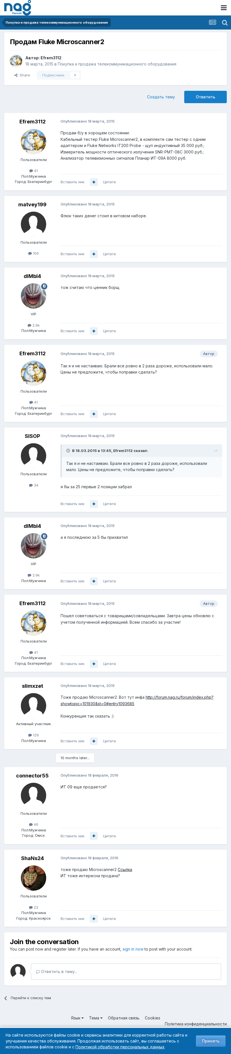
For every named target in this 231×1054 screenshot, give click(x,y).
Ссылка (125, 869)
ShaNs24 (32, 858)
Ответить (205, 96)
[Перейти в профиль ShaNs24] (33, 878)
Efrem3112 (51, 57)
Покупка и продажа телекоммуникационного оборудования (117, 64)
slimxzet (32, 686)
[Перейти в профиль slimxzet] (33, 705)
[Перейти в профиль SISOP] (33, 456)
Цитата (109, 182)
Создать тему (161, 96)
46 (35, 824)
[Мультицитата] (94, 182)
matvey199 (32, 204)
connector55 (32, 776)
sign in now (133, 949)
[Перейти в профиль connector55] (33, 795)
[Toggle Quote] (68, 450)
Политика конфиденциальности (196, 1023)
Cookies (152, 1017)
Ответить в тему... (58, 971)
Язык (76, 1017)
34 (35, 485)
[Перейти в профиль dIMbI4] (33, 296)
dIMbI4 (32, 276)
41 (35, 170)
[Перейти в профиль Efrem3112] (16, 61)
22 (35, 907)
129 (35, 735)
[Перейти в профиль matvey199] (33, 224)
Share (23, 75)
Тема (94, 1017)
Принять (210, 1041)
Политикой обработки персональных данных (120, 1046)
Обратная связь (123, 1017)
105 (35, 253)
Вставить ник (73, 182)
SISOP (32, 436)
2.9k (35, 325)
